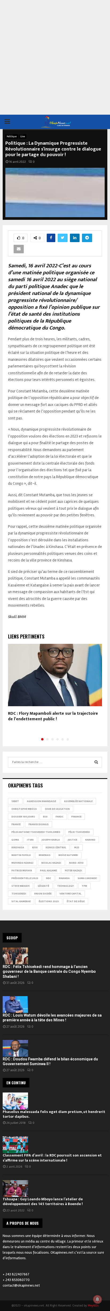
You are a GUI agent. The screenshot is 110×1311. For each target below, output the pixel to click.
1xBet (15, 801)
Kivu (35, 847)
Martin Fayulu (21, 855)
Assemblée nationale (78, 801)
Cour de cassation (57, 809)
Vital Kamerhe (21, 901)
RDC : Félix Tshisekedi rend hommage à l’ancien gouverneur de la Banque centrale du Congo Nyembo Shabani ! (49, 971)
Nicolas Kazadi (51, 862)
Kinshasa (17, 847)
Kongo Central (56, 847)
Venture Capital (70, 893)
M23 (76, 847)
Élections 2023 (49, 901)
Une (22, 136)
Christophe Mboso (24, 809)
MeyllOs (93, 1306)
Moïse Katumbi (68, 855)
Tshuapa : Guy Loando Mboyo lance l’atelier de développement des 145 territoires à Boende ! (43, 1201)
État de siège (76, 901)
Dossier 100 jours (23, 816)
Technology (65, 886)
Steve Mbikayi (20, 886)
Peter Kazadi (73, 870)
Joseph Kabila (51, 839)
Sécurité (43, 886)
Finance (76, 816)
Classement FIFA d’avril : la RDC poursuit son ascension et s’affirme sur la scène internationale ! (52, 1157)
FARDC (59, 816)
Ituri (30, 839)
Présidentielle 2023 (24, 878)
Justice (72, 839)
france (16, 824)
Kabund (90, 839)
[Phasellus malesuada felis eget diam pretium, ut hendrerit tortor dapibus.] (15, 1100)
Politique (12, 136)
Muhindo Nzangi (22, 862)
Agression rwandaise (41, 801)
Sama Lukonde (87, 878)
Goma (15, 839)
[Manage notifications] (97, 1299)
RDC (48, 878)
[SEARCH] (96, 762)
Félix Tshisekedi (79, 832)
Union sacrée (43, 893)
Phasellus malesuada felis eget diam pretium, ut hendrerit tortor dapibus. (54, 1114)
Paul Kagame (48, 870)
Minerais (44, 855)
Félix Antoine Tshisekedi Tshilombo (35, 832)
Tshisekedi (18, 893)
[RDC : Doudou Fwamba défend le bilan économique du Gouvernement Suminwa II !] (15, 1048)
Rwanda (64, 878)
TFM (84, 886)
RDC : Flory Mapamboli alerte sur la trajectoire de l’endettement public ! (53, 716)
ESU (45, 816)
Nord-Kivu (76, 862)
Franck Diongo (39, 824)
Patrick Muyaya (21, 870)
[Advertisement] (55, 57)
